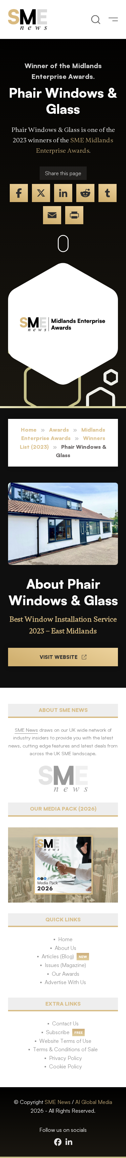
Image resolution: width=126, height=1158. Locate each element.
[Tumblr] (107, 193)
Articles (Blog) (58, 956)
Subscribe (58, 1032)
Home (29, 429)
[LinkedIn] (63, 193)
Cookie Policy (65, 1066)
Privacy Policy (65, 1058)
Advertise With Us (65, 982)
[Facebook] (19, 193)
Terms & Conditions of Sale (65, 1049)
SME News (58, 1102)
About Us (65, 948)
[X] (41, 193)
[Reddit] (85, 193)
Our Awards (65, 973)
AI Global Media (93, 1102)
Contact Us (65, 1023)
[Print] (74, 215)
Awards (59, 429)
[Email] (52, 215)
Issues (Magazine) (65, 965)
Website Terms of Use (65, 1041)
